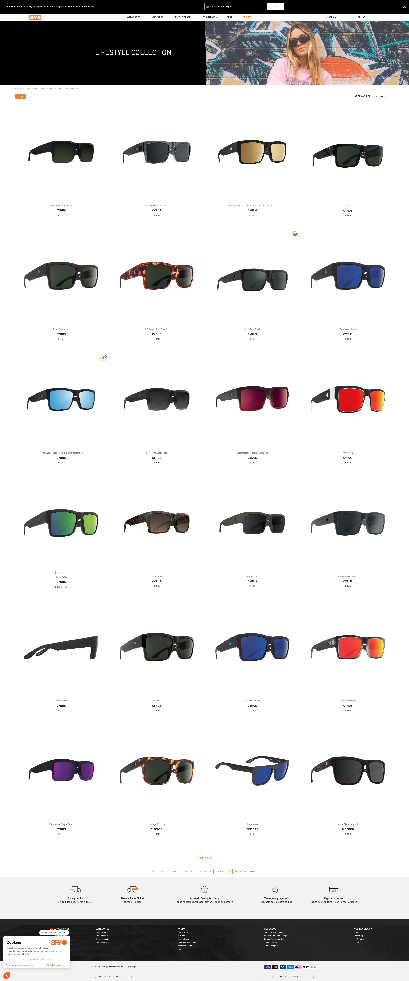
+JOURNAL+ (330, 17)
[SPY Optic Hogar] (35, 17)
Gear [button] (229, 17)
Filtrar (20, 96)
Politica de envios (185, 946)
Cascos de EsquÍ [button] (182, 17)
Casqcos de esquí (103, 943)
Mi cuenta (182, 936)
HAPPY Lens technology (274, 932)
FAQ (179, 949)
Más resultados (204, 858)
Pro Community (270, 943)
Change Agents (360, 936)
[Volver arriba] (401, 973)
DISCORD (157, 829)
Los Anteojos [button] (209, 17)
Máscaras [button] (157, 17)
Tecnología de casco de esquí (275, 939)
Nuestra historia (360, 932)
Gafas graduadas (102, 936)
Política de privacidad (287, 977)
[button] (7, 975)
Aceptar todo (53, 965)
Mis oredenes (183, 939)
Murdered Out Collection (247, 872)
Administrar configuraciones (20, 965)
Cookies (300, 977)
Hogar (18, 89)
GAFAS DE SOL (47, 89)
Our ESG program (271, 946)
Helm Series (205, 872)
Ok (275, 7)
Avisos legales (311, 977)
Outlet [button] (247, 17)
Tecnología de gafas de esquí (275, 936)
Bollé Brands (359, 939)
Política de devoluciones (187, 943)
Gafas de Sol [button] (134, 17)
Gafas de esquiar (102, 939)
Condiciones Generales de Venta (263, 977)
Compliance (358, 943)
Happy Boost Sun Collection (163, 872)
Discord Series (188, 872)
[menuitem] (134, 18)
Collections (31, 89)
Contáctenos (183, 932)
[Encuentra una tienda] (363, 17)
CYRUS (61, 210)
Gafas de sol (101, 932)
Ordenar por (362, 96)
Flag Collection (223, 872)
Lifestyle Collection (68, 89)
